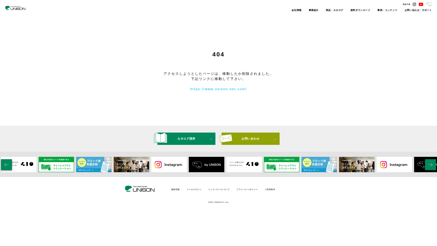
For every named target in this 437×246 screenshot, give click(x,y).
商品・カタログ (351, 10)
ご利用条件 (270, 189)
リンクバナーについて (219, 189)
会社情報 (318, 10)
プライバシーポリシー (247, 189)
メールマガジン (194, 189)
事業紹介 (333, 10)
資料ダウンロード (372, 10)
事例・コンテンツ (395, 10)
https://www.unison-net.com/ (218, 89)
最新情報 (175, 189)
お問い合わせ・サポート (421, 10)
